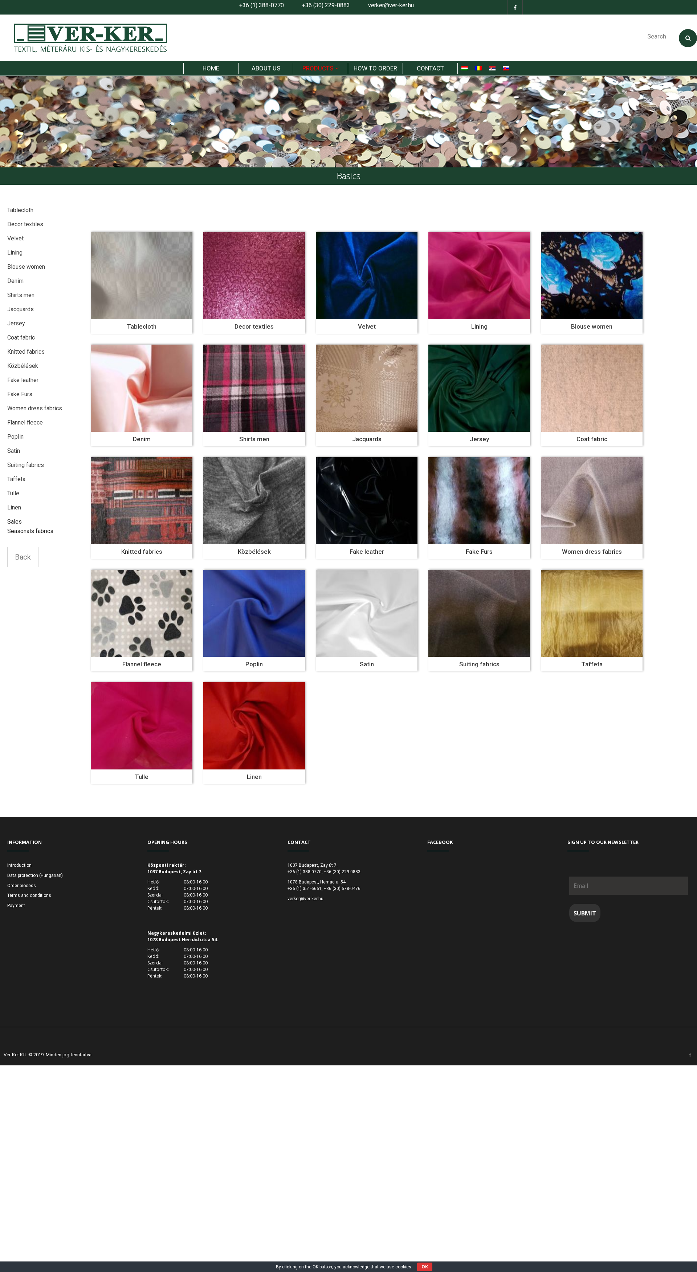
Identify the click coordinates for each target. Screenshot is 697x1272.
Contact (430, 68)
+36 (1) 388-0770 (261, 5)
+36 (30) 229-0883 (326, 5)
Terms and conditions (29, 895)
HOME (211, 68)
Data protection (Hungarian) (35, 875)
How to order (375, 68)
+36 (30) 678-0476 (342, 888)
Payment (16, 905)
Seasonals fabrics (30, 531)
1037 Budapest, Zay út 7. (313, 865)
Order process (21, 885)
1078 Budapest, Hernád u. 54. (317, 882)
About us (266, 68)
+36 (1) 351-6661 (305, 888)
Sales (14, 521)
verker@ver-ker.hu (391, 5)
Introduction (19, 865)
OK (424, 1267)
